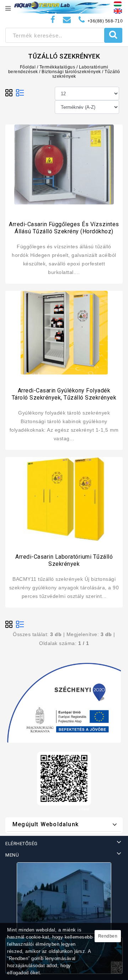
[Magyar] (118, 3)
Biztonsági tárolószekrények (71, 71)
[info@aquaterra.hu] (67, 20)
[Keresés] (113, 35)
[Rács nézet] (9, 93)
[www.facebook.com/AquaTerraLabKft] (53, 20)
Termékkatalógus (57, 67)
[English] (118, 11)
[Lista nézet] (20, 93)
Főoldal (28, 67)
